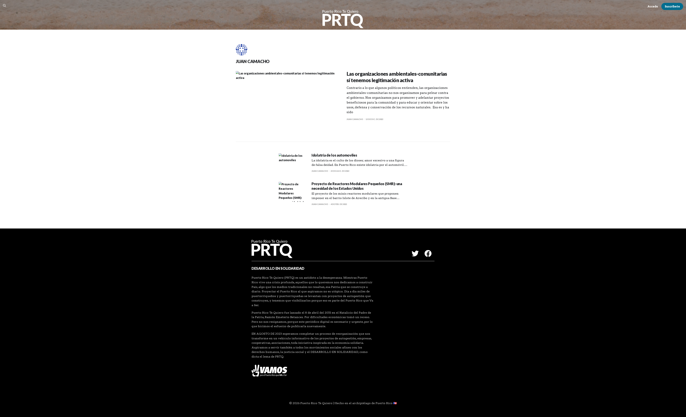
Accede (653, 6)
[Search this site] (4, 5)
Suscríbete (672, 6)
